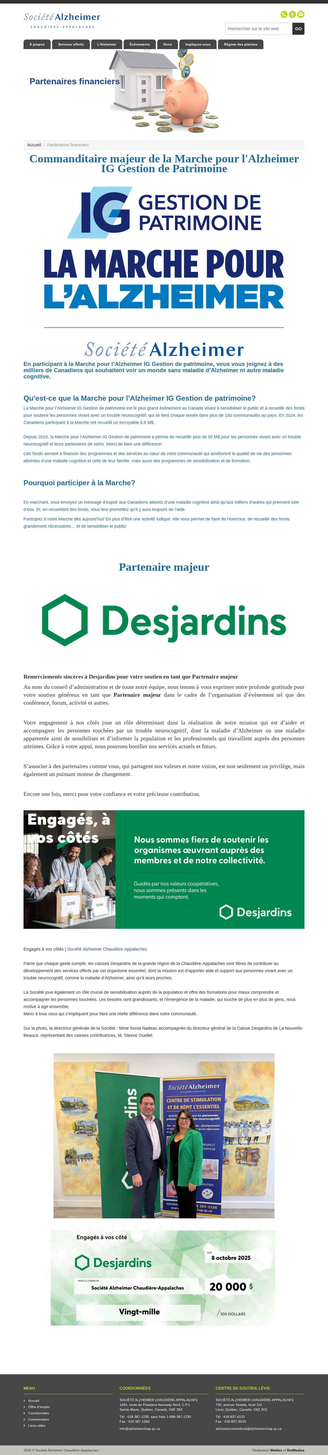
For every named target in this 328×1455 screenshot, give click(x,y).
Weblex (276, 1450)
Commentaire (38, 1419)
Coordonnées (38, 1413)
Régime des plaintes (240, 44)
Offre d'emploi (39, 1407)
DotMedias (295, 1450)
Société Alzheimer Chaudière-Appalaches (107, 949)
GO (298, 28)
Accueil (33, 1401)
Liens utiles (36, 1425)
